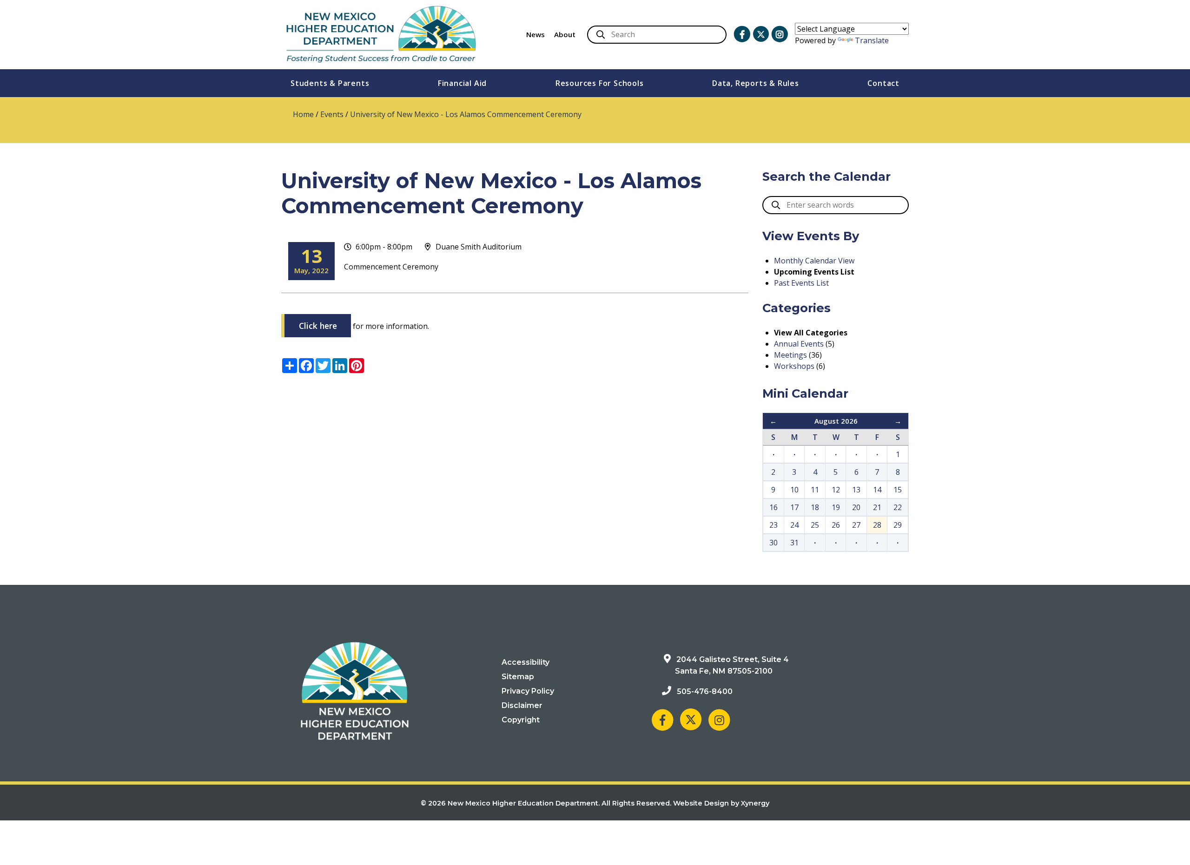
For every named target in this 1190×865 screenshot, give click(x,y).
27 (856, 525)
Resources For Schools (599, 83)
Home (303, 114)
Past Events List (801, 283)
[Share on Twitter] (323, 365)
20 (856, 507)
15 (897, 490)
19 (836, 507)
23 (773, 525)
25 (815, 525)
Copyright (521, 719)
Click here (318, 325)
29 (897, 525)
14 (877, 490)
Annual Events (799, 344)
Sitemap (518, 676)
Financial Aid (462, 83)
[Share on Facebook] (306, 365)
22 (897, 507)
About (564, 34)
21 (877, 507)
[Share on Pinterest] (356, 365)
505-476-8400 (705, 691)
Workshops (794, 366)
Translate (872, 40)
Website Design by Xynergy (721, 803)
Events (332, 114)
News (535, 34)
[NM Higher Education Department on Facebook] (742, 34)
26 (836, 525)
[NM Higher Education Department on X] (761, 34)
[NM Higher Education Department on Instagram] (779, 34)
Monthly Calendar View (814, 261)
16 (773, 507)
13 (856, 490)
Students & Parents (330, 83)
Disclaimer (522, 705)
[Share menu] (289, 365)
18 (815, 507)
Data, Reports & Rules (755, 83)
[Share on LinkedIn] (339, 365)
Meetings (790, 355)
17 (794, 507)
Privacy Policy (528, 691)
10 (794, 490)
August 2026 (836, 421)
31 (794, 542)
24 (794, 525)
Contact (883, 83)
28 (877, 525)
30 (773, 542)
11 (815, 490)
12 (836, 490)
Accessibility (525, 662)
